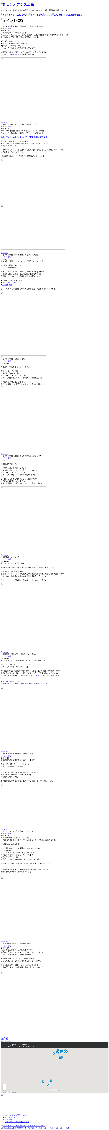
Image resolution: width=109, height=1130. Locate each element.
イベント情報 (6, 28)
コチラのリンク (40, 675)
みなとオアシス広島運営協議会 (17, 1122)
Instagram (29, 848)
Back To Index (6, 1041)
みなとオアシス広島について (16, 1115)
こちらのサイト (14, 54)
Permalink (4, 122)
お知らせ (8, 1119)
